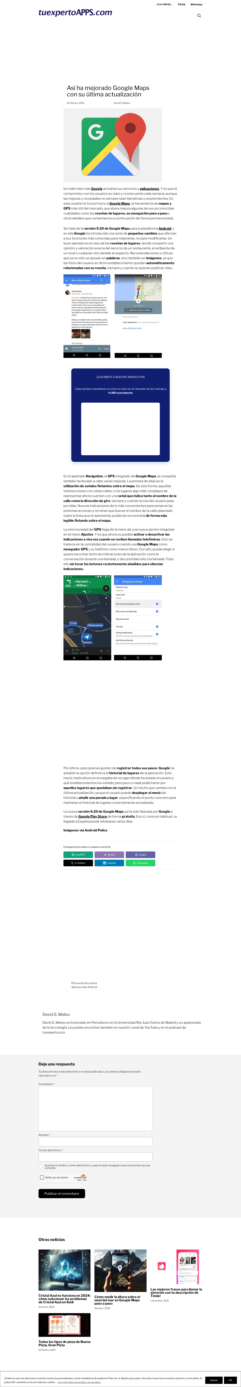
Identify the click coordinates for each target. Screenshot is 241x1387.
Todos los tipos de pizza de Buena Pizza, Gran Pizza (64, 1343)
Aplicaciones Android (84, 987)
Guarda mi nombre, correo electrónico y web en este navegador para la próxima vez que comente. (97, 1166)
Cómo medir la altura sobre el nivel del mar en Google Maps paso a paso (117, 1300)
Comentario (46, 1084)
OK (230, 1380)
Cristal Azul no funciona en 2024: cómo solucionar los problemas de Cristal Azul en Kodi (64, 1299)
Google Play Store (92, 816)
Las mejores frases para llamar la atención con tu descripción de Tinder (176, 1293)
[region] (120, 1379)
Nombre (44, 1135)
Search (199, 15)
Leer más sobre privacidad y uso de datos (79, 1382)
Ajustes (214, 1380)
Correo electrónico (51, 1150)
